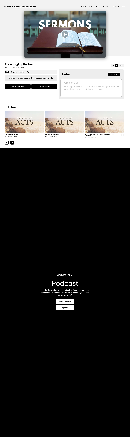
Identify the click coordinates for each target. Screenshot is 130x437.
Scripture (14, 72)
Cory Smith (7, 136)
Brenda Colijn (48, 136)
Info (7, 72)
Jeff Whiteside (19, 67)
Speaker (21, 72)
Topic (28, 72)
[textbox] (91, 88)
